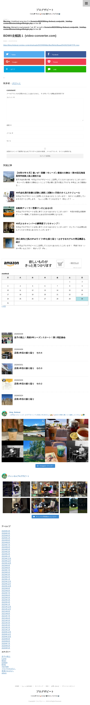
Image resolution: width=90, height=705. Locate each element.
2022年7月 (6, 593)
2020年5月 (6, 648)
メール (10, 133)
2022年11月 (6, 584)
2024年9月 (6, 540)
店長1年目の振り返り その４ (28, 353)
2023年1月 (6, 579)
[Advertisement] (45, 320)
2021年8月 (6, 614)
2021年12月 (6, 607)
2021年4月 (6, 623)
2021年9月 (6, 611)
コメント (11, 97)
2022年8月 (6, 591)
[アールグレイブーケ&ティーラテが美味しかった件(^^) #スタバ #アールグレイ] (56, 430)
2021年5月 (6, 620)
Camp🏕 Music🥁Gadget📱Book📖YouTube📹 (45, 696)
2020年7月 (6, 643)
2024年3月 (6, 552)
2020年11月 (6, 634)
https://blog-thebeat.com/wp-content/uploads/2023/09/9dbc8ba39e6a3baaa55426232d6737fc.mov (41, 45)
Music (4, 661)
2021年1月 (6, 630)
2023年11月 (6, 561)
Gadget (4, 663)
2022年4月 (6, 600)
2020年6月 (6, 646)
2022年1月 (6, 604)
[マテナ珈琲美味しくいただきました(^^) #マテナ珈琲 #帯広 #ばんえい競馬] (12, 430)
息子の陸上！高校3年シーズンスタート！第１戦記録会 (40, 337)
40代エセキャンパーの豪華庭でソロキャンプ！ (39, 223)
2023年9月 (6, 565)
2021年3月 (6, 625)
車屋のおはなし (8, 671)
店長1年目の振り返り (24, 399)
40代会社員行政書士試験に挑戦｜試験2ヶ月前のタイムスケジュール (48, 193)
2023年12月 (6, 558)
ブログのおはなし (9, 669)
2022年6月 (6, 595)
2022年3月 (6, 602)
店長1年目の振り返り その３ (28, 368)
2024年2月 (6, 554)
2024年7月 (6, 545)
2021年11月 (6, 609)
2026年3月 (6, 533)
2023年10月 (6, 563)
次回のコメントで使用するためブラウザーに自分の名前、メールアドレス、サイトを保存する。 (40, 151)
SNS (47, 686)
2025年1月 (6, 538)
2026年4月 (6, 531)
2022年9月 (6, 588)
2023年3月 (6, 575)
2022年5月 (6, 598)
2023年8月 (6, 568)
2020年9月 (6, 639)
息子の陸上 (6, 656)
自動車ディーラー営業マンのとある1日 (34, 208)
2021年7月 (6, 616)
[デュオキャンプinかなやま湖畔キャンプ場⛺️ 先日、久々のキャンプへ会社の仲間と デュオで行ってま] (34, 430)
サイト (9, 141)
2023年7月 (6, 570)
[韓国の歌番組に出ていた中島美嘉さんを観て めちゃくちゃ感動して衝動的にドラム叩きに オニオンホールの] (12, 451)
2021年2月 (6, 627)
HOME (17, 686)
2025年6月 (6, 536)
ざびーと (16, 83)
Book (4, 665)
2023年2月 (6, 577)
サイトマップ (39, 686)
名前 (9, 125)
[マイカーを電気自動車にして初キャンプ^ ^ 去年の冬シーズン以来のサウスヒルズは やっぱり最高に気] (34, 451)
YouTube (5, 667)
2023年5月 (6, 572)
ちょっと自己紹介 (27, 686)
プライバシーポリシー (68, 686)
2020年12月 (6, 632)
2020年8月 (6, 641)
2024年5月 (6, 549)
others (4, 673)
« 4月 (4, 306)
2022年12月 (6, 581)
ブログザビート (45, 9)
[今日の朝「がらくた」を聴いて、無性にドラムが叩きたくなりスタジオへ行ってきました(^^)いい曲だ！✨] (77, 451)
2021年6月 (6, 618)
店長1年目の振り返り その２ (28, 384)
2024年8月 (6, 542)
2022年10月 (6, 586)
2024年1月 (6, 556)
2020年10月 (6, 637)
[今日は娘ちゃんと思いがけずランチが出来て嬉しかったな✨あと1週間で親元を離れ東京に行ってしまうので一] (77, 430)
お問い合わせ (55, 686)
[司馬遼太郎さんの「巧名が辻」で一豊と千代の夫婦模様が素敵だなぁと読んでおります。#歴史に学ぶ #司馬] (56, 451)
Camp (4, 659)
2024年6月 (6, 547)
